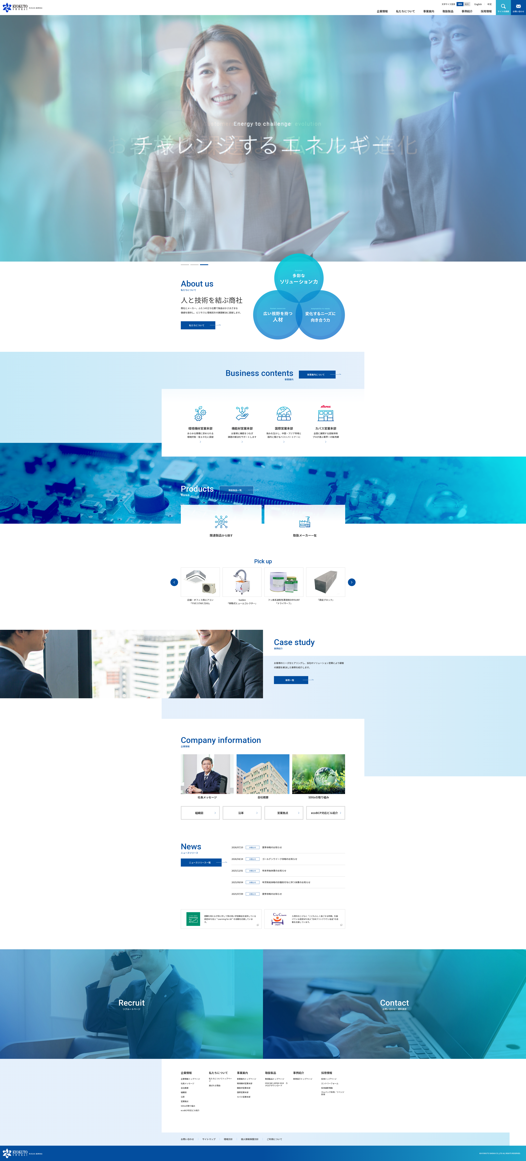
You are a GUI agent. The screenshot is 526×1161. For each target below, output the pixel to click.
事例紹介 (467, 11)
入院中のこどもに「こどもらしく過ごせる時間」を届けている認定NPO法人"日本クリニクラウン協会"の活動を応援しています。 (315, 919)
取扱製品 (447, 11)
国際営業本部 (242, 1092)
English (478, 4)
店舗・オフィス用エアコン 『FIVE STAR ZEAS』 (200, 601)
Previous (174, 582)
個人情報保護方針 (249, 1139)
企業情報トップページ (190, 1079)
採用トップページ (329, 1079)
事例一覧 (289, 680)
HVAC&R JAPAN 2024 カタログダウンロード (276, 1084)
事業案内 (428, 11)
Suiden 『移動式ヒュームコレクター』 (242, 601)
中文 (489, 4)
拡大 (467, 4)
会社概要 (263, 797)
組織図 (199, 813)
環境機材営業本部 (244, 1083)
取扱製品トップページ (274, 1079)
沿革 (241, 813)
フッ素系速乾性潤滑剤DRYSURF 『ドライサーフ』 (284, 601)
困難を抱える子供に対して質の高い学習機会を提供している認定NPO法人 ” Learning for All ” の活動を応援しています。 (230, 919)
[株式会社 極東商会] (22, 7)
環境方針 (228, 1139)
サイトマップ (208, 1139)
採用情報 (486, 11)
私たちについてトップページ (220, 1079)
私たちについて (405, 11)
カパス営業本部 (243, 1097)
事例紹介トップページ (302, 1079)
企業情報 (382, 11)
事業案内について (316, 374)
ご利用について (274, 1139)
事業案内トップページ (246, 1079)
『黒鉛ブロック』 (326, 599)
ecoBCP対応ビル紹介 (324, 813)
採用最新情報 (327, 1088)
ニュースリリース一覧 (200, 862)
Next (352, 582)
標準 (460, 4)
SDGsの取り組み (318, 797)
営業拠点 (282, 813)
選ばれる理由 (214, 1085)
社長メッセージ (207, 797)
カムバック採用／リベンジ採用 (332, 1093)
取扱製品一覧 (235, 490)
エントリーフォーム (329, 1083)
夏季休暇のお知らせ (272, 893)
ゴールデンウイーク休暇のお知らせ (279, 859)
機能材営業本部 (243, 1088)
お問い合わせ (518, 11)
